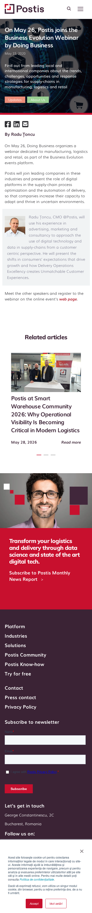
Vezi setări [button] (56, 903)
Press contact (20, 697)
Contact (14, 687)
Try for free (18, 673)
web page (68, 299)
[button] (80, 9)
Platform (15, 626)
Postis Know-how (24, 664)
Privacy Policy (20, 706)
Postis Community (25, 654)
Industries (16, 635)
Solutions (15, 645)
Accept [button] (34, 903)
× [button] (81, 850)
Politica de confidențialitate (37, 879)
